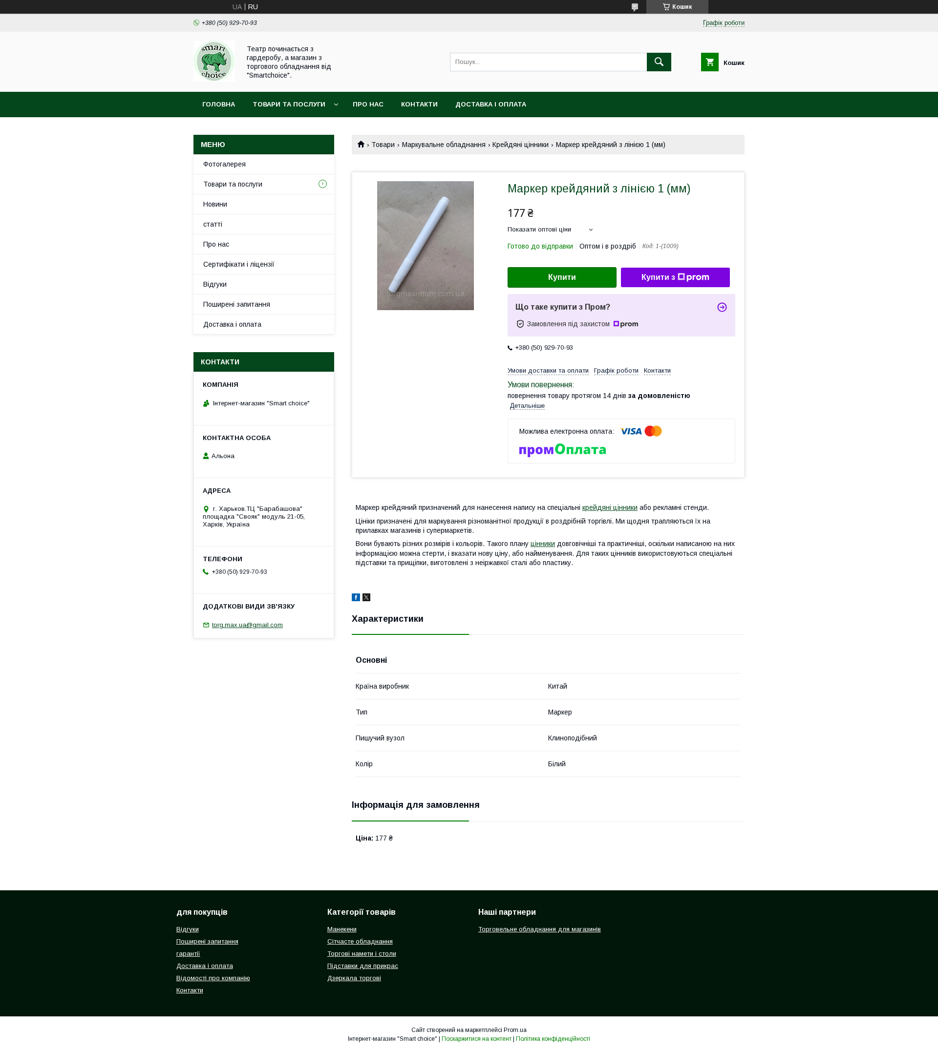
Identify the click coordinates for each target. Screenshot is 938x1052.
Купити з (658, 277)
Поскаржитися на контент (477, 1038)
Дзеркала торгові (354, 978)
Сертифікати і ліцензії (239, 264)
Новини (215, 204)
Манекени (342, 929)
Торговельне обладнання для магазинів (539, 929)
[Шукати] (659, 62)
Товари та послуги (289, 104)
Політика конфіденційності (553, 1038)
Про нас (368, 104)
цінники (543, 543)
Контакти (419, 104)
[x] (366, 599)
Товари (383, 144)
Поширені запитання (236, 304)
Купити (562, 277)
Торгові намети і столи (361, 953)
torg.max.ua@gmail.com (247, 625)
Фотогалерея (224, 164)
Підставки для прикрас (362, 965)
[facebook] (356, 599)
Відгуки (215, 284)
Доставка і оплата (490, 104)
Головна (218, 104)
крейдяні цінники (610, 507)
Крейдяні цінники (520, 144)
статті (212, 224)
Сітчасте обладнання (360, 941)
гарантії (188, 953)
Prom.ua (515, 1030)
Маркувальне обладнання (444, 144)
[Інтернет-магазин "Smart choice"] (214, 79)
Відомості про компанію (213, 978)
